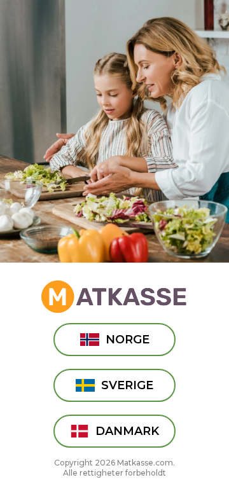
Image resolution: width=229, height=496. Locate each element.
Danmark (127, 431)
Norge (127, 340)
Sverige (127, 385)
